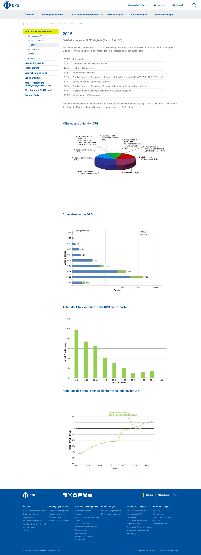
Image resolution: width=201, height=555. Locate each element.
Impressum (143, 550)
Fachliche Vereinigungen (59, 511)
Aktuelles (156, 511)
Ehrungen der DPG (134, 514)
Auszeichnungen (138, 14)
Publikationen (158, 514)
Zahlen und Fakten (70, 24)
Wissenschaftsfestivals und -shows (87, 519)
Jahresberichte (34, 49)
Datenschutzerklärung (169, 550)
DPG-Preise (131, 517)
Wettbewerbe (80, 533)
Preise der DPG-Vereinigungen (139, 527)
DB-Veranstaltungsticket (111, 514)
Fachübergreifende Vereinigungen (57, 515)
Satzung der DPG (35, 36)
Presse (145, 5)
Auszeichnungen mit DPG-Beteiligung (138, 532)
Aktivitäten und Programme (85, 14)
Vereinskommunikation (36, 73)
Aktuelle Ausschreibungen (137, 511)
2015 (33, 45)
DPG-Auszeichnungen (136, 506)
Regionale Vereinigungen (59, 520)
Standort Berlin (32, 95)
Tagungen (79, 514)
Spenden (149, 495)
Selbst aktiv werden (83, 511)
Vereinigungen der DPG (52, 14)
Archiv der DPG (34, 58)
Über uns (29, 14)
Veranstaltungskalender (111, 511)
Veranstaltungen (115, 14)
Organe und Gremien (35, 63)
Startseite (29, 24)
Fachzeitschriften (160, 524)
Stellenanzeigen (33, 78)
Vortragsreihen (81, 530)
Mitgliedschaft (134, 5)
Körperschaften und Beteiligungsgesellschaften (38, 84)
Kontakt (26, 531)
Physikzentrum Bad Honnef (38, 90)
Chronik (31, 54)
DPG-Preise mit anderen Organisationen (137, 522)
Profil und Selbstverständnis (52, 24)
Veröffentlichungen (163, 14)
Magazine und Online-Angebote (162, 519)
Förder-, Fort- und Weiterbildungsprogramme (86, 525)
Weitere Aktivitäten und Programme (84, 538)
